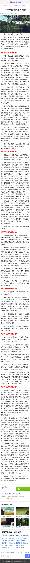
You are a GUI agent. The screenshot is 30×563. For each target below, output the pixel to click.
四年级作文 (23, 5)
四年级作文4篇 (5, 547)
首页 (11, 5)
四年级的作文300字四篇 (8, 538)
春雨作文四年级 (20, 547)
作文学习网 (13, 561)
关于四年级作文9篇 (7, 545)
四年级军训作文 (20, 545)
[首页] (15, 2)
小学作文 (16, 5)
